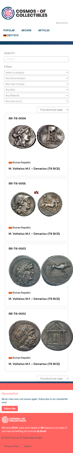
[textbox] (36, 72)
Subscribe (9, 408)
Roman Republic (22, 162)
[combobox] (36, 72)
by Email (41, 431)
